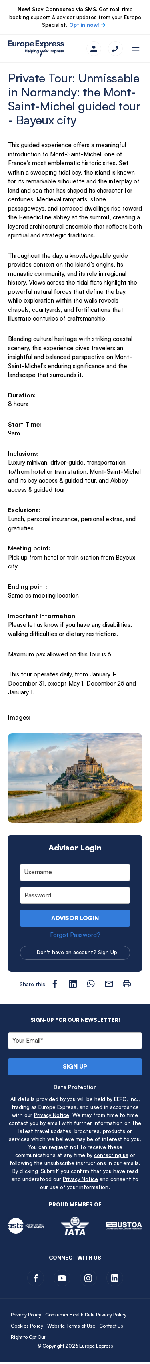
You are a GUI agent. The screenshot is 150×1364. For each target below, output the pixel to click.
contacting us (111, 1155)
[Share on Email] (109, 984)
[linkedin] (114, 1278)
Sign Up (107, 952)
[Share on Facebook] (55, 984)
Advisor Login (74, 918)
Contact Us (111, 1326)
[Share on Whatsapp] (91, 984)
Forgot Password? (75, 935)
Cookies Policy (27, 1326)
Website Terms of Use (71, 1326)
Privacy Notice (51, 1115)
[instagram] (88, 1278)
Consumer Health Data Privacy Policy (85, 1315)
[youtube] (62, 1278)
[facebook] (35, 1278)
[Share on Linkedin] (73, 984)
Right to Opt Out (28, 1337)
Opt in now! (84, 25)
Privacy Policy (26, 1315)
